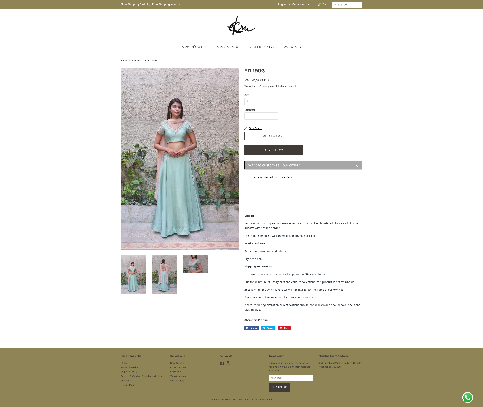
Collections (228, 47)
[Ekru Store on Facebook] (222, 364)
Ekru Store (237, 399)
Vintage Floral (177, 380)
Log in (282, 4)
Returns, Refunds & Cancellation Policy (141, 376)
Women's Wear (194, 47)
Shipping (264, 86)
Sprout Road (265, 399)
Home (124, 60)
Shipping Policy (129, 371)
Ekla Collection (178, 367)
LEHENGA (137, 60)
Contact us (126, 380)
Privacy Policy (128, 385)
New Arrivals (177, 363)
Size (246, 95)
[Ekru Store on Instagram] (228, 364)
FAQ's (124, 363)
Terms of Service (129, 367)
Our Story (293, 47)
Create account (302, 4)
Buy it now (273, 150)
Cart (325, 4)
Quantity (249, 109)
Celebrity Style (263, 47)
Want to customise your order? (274, 165)
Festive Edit (176, 371)
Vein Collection (178, 376)
